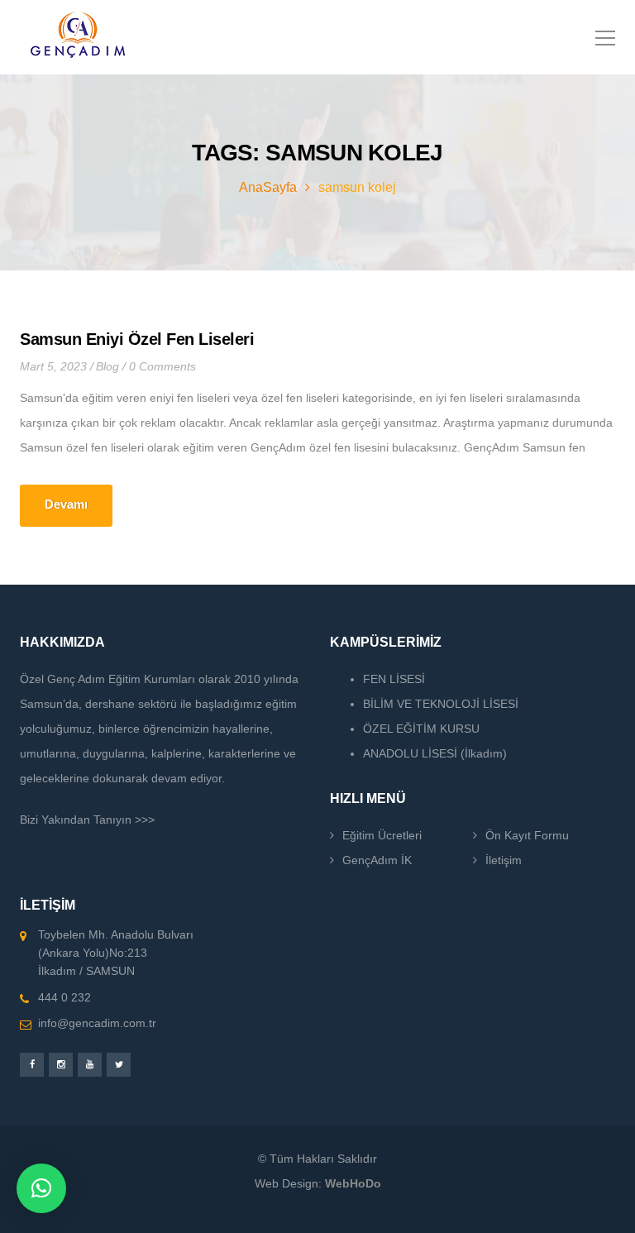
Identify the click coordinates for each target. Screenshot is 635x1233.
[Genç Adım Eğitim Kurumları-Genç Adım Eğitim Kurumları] (78, 37)
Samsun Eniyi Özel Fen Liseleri (137, 339)
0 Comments (162, 366)
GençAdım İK (377, 860)
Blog (107, 366)
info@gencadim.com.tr (97, 1023)
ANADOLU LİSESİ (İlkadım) (435, 753)
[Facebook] (32, 1065)
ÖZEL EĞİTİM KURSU (421, 728)
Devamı (66, 504)
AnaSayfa (268, 187)
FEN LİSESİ (394, 679)
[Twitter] (119, 1065)
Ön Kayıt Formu (527, 835)
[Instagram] (61, 1065)
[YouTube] (90, 1065)
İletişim (503, 860)
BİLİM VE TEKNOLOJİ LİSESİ (440, 703)
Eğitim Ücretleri (382, 835)
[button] (41, 1188)
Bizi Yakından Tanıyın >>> (87, 819)
